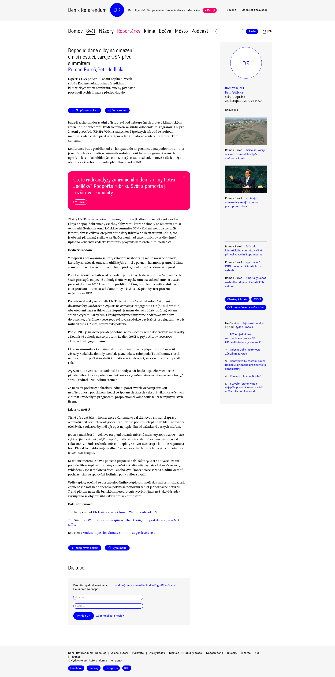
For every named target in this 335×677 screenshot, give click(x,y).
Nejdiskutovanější (253, 323)
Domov (75, 31)
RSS (126, 668)
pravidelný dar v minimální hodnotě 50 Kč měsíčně (144, 585)
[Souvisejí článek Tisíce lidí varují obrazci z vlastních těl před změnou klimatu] (246, 132)
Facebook (76, 668)
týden (239, 327)
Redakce (100, 653)
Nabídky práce (192, 653)
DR (117, 10)
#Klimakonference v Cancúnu (246, 307)
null (257, 653)
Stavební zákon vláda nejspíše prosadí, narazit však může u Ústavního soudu (244, 387)
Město (181, 31)
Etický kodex (157, 653)
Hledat (252, 31)
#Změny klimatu (237, 299)
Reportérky (128, 31)
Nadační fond (214, 653)
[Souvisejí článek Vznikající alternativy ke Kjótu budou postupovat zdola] (246, 180)
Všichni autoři (119, 653)
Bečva (165, 31)
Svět (90, 31)
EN (270, 31)
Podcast (199, 31)
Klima (149, 31)
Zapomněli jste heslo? (110, 616)
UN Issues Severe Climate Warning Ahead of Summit (130, 512)
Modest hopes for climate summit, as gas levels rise (119, 532)
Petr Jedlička (111, 69)
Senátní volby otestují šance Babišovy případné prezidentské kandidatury (245, 365)
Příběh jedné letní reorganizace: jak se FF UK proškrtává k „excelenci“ (243, 338)
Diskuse (174, 653)
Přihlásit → (83, 616)
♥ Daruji (210, 10)
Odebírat (254, 10)
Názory (106, 31)
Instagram (111, 668)
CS (264, 31)
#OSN (257, 299)
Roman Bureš (82, 69)
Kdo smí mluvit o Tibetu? (245, 376)
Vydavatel (138, 653)
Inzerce (246, 653)
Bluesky (232, 653)
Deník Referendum (87, 10)
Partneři (75, 657)
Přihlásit (231, 10)
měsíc (249, 327)
